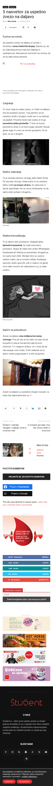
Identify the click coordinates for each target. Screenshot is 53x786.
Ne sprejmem (24, 781)
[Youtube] (46, 752)
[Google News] (26, 758)
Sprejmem (9, 781)
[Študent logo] (26, 702)
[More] (35, 27)
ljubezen (12, 7)
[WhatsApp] (26, 408)
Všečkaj (45, 557)
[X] (20, 408)
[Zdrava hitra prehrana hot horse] (24, 648)
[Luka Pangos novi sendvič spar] (24, 665)
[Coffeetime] (26, 632)
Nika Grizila (12, 21)
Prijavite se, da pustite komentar (26, 477)
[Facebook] (14, 408)
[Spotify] (25, 752)
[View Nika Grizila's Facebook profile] (30, 449)
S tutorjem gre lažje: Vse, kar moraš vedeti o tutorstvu (39, 428)
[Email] (39, 408)
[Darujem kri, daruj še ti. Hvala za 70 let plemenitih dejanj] (23, 548)
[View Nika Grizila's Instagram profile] (30, 453)
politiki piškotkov (29, 776)
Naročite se (43, 580)
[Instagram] (12, 752)
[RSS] (19, 752)
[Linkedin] (32, 408)
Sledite (45, 563)
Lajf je (5, 7)
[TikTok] (32, 752)
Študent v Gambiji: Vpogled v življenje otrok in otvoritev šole (14, 428)
